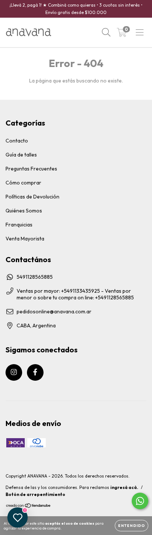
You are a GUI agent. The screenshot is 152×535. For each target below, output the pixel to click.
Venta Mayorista (25, 238)
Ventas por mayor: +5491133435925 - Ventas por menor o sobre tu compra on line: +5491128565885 (75, 294)
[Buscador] (106, 32)
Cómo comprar (23, 182)
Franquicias (19, 224)
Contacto (17, 140)
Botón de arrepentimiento (35, 494)
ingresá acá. (124, 487)
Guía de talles (21, 154)
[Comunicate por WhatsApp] (140, 501)
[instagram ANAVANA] (14, 372)
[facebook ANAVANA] (35, 372)
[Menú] (139, 32)
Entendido (131, 525)
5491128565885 (35, 277)
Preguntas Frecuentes (31, 168)
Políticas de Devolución (32, 196)
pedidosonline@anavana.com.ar (54, 311)
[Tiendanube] (29, 506)
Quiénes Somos (24, 210)
